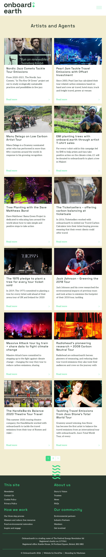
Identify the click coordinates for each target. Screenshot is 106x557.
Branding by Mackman (75, 553)
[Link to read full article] (28, 51)
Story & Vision (60, 492)
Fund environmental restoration (18, 524)
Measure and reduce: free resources (19, 520)
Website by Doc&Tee (53, 553)
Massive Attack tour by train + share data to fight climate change (27, 346)
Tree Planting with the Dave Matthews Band (26, 209)
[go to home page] (19, 8)
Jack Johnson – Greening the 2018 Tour (77, 280)
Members (58, 524)
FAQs (56, 504)
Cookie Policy (10, 500)
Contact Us (9, 496)
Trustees (57, 496)
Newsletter (9, 492)
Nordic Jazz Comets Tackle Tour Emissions (25, 70)
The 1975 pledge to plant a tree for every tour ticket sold (25, 282)
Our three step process (14, 516)
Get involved (59, 528)
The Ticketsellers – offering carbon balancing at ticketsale (76, 211)
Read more (12, 100)
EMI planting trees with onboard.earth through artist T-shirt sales (77, 140)
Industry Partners (62, 520)
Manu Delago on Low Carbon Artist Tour (26, 138)
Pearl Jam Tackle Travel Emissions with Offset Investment (73, 72)
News (56, 500)
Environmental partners (64, 516)
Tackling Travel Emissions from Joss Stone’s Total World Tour (74, 414)
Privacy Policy (10, 504)
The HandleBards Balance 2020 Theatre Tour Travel (25, 413)
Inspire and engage (12, 528)
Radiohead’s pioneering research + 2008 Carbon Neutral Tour (74, 346)
